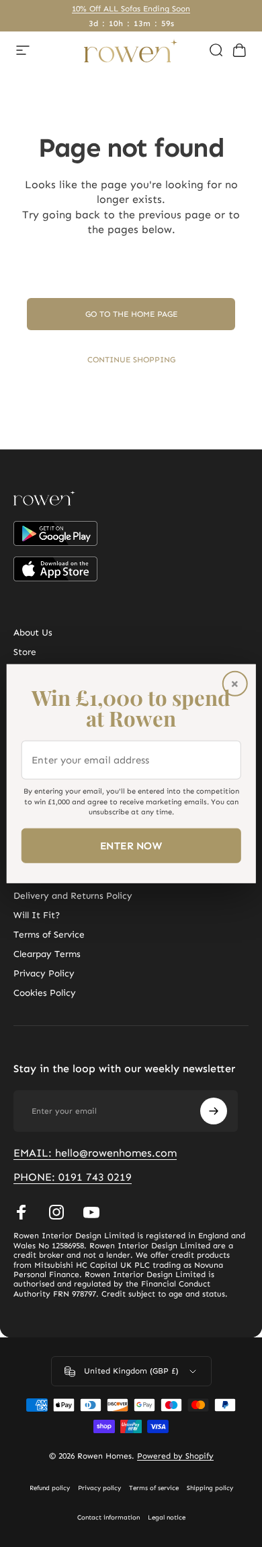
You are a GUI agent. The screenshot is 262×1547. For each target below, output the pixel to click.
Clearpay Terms (47, 954)
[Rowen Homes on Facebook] (21, 1212)
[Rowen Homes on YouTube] (91, 1212)
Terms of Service (49, 934)
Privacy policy (99, 1488)
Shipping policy (210, 1488)
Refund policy (50, 1488)
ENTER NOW (131, 845)
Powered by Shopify (175, 1456)
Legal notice (166, 1518)
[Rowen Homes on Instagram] (56, 1212)
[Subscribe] (213, 1111)
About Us (32, 632)
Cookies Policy (44, 993)
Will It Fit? (36, 915)
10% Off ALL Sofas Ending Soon (131, 8)
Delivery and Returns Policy (72, 895)
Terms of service (154, 1488)
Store (24, 652)
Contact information (108, 1518)
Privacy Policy (44, 973)
